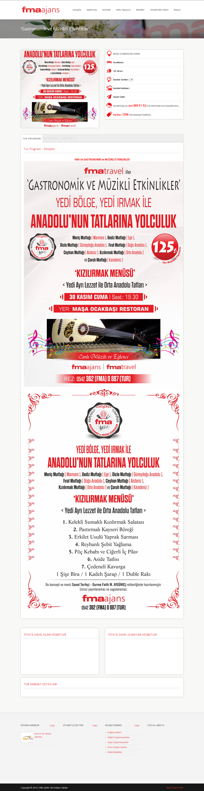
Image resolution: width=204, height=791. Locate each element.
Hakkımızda (92, 10)
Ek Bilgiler (51, 138)
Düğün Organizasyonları (119, 737)
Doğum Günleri (114, 732)
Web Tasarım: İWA (175, 788)
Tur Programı (31, 138)
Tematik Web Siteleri (159, 10)
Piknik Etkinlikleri (115, 752)
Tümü (52, 726)
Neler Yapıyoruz (123, 10)
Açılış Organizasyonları (118, 742)
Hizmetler (106, 10)
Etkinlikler (140, 10)
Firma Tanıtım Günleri (117, 747)
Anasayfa (77, 10)
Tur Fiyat (68, 138)
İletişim (177, 10)
